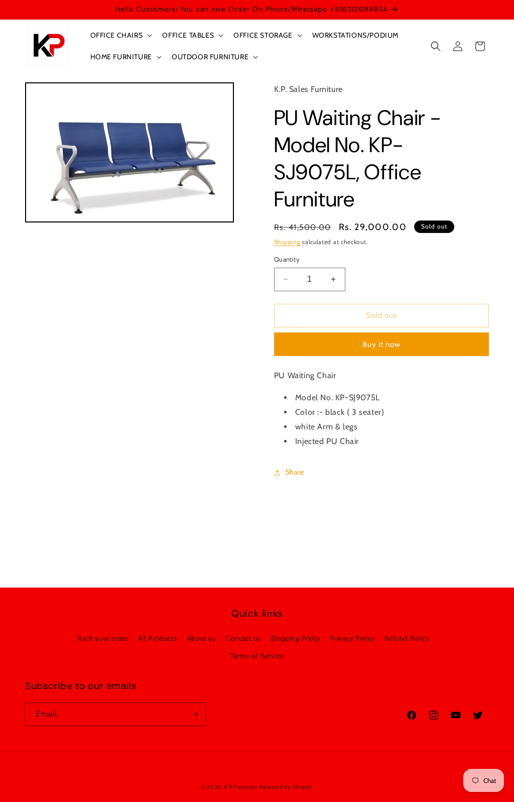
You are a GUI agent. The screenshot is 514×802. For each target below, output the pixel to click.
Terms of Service (257, 655)
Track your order (102, 638)
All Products (157, 638)
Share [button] (295, 472)
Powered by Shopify (286, 786)
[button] (120, 35)
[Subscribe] (194, 714)
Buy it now (381, 344)
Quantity (287, 259)
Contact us (243, 638)
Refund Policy (406, 638)
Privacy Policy (352, 638)
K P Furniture (241, 786)
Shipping (287, 242)
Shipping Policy (296, 638)
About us (201, 638)
